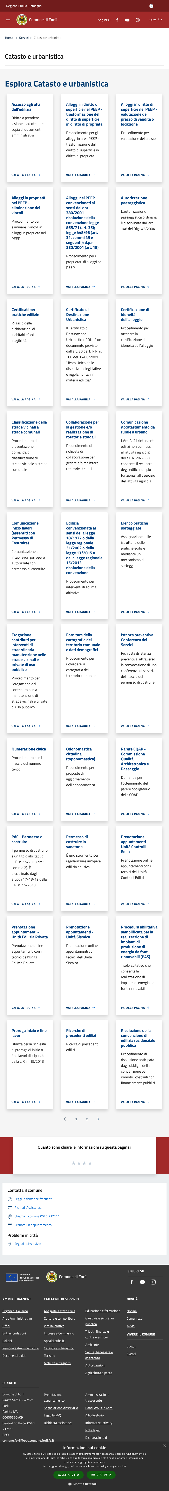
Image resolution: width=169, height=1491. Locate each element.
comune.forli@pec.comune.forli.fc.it (28, 1440)
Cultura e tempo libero (59, 1318)
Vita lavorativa (54, 1325)
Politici (7, 1340)
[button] (84, 1484)
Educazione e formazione (102, 1310)
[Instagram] (136, 20)
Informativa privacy (99, 1422)
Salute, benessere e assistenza (99, 1355)
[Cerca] (160, 19)
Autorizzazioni (95, 1365)
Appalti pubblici (54, 1340)
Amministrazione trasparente (97, 1397)
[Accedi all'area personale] (151, 6)
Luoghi (131, 1346)
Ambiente (92, 1344)
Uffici (6, 1325)
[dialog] (84, 1466)
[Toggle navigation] (8, 19)
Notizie (132, 1310)
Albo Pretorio (94, 1415)
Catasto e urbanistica (59, 1348)
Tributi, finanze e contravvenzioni (97, 1334)
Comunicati (135, 1318)
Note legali (92, 1430)
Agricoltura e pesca (98, 1372)
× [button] (164, 1446)
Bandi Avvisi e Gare (99, 1407)
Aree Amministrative (17, 1318)
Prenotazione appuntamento (54, 1397)
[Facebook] (115, 20)
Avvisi (131, 1325)
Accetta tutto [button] (68, 1475)
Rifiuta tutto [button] (101, 1474)
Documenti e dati (14, 1355)
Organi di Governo (15, 1310)
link (124, 1466)
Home (9, 37)
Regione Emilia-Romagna (24, 5)
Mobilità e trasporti (57, 1362)
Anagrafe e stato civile (59, 1310)
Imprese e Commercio (59, 1333)
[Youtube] (126, 20)
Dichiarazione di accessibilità (96, 1440)
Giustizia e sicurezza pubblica (99, 1321)
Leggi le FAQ (52, 1415)
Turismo (49, 1355)
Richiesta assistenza (58, 1422)
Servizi (24, 37)
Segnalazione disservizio (61, 1407)
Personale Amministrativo (20, 1348)
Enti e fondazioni (14, 1333)
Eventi (131, 1353)
